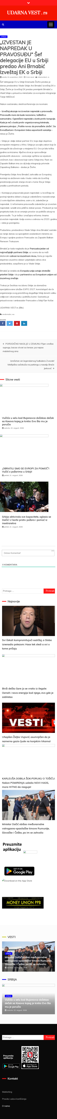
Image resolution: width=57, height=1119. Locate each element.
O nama (6, 1106)
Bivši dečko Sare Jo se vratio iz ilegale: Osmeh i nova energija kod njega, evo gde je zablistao (27, 693)
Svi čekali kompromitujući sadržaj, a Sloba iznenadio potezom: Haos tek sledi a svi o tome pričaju (27, 644)
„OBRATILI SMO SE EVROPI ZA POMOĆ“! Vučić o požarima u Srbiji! (25, 470)
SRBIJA (4, 37)
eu (13, 314)
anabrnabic (6, 314)
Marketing (7, 1091)
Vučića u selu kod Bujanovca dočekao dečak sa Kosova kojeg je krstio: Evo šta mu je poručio (28, 421)
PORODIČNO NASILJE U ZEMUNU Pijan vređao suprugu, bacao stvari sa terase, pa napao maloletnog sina (28, 347)
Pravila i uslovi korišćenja (14, 1098)
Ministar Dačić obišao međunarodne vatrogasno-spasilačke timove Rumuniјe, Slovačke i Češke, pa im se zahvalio (25, 828)
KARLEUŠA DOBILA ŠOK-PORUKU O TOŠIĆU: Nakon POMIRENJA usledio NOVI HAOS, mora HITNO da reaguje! (28, 783)
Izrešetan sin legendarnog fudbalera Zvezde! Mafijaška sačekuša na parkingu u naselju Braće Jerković (31, 364)
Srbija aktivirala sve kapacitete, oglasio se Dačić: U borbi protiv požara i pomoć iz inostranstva (26, 520)
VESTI (11, 937)
